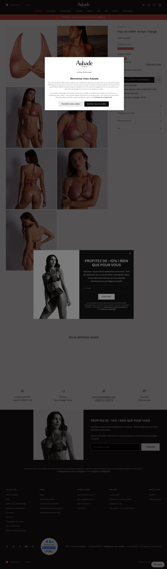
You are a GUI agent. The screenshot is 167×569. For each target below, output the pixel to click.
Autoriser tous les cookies (96, 104)
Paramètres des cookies (71, 104)
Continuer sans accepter (84, 72)
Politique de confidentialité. (103, 97)
